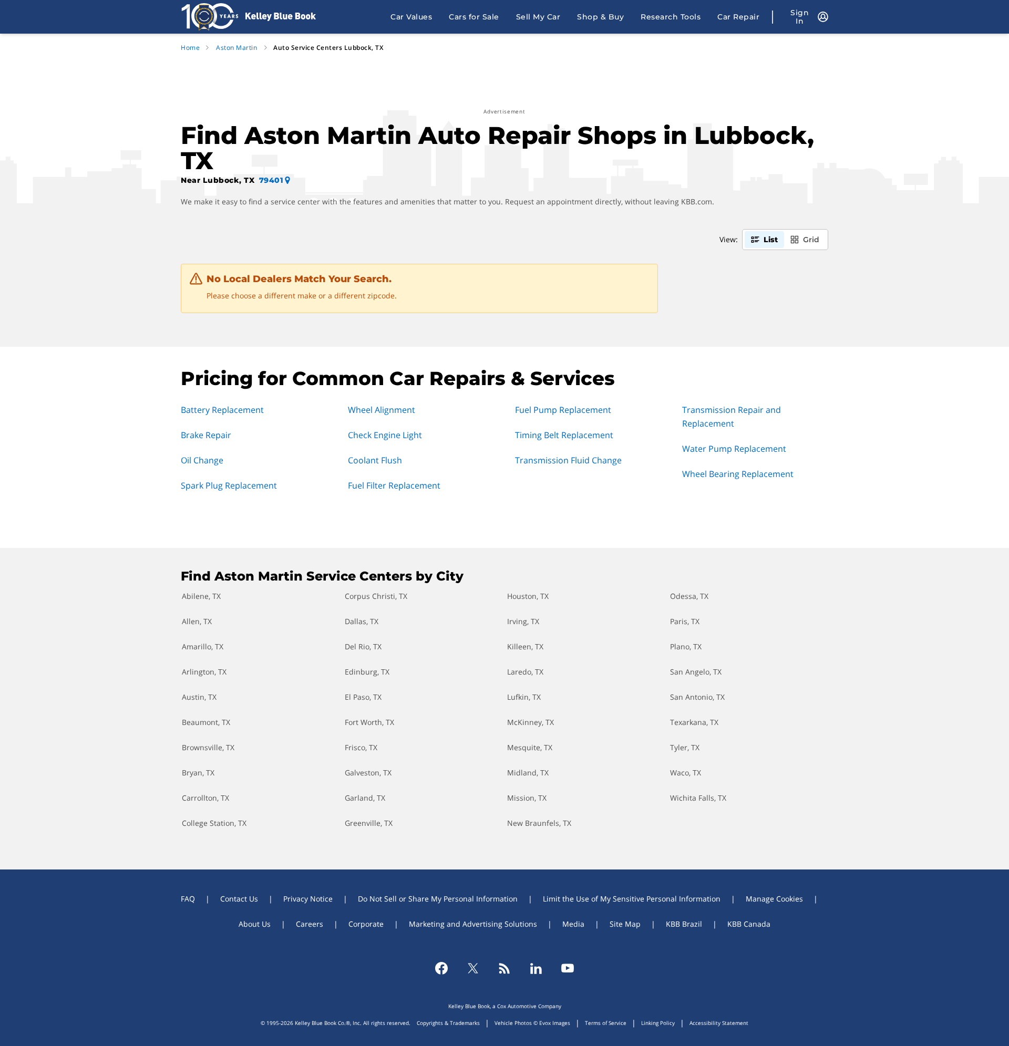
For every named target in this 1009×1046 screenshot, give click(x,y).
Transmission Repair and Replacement (731, 416)
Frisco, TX (361, 747)
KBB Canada (748, 924)
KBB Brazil (684, 924)
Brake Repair (206, 435)
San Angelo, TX (696, 672)
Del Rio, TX (363, 646)
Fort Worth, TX (369, 722)
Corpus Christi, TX (376, 596)
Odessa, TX (689, 596)
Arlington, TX (204, 672)
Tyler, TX (684, 747)
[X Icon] (473, 968)
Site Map (625, 924)
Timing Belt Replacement (564, 435)
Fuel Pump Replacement (563, 410)
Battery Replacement (222, 410)
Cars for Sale (474, 17)
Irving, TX (523, 621)
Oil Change (202, 460)
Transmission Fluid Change (568, 460)
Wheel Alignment (381, 410)
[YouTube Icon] (567, 968)
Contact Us (239, 899)
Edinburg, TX (367, 672)
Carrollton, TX (205, 798)
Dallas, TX (361, 621)
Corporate (366, 924)
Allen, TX (197, 621)
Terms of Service (605, 1023)
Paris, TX (684, 621)
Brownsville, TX (208, 747)
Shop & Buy (600, 17)
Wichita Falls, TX (698, 798)
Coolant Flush (375, 460)
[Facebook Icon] (441, 968)
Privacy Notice (308, 899)
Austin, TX (199, 697)
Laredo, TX (525, 672)
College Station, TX (214, 823)
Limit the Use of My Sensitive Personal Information (631, 899)
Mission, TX (527, 798)
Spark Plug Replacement (229, 485)
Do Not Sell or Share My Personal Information (438, 899)
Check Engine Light (385, 435)
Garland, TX (365, 798)
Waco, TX (685, 773)
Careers (309, 924)
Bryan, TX (198, 773)
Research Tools (671, 17)
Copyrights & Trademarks (448, 1023)
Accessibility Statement (718, 1023)
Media (573, 924)
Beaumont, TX (206, 722)
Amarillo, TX (202, 646)
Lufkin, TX (524, 697)
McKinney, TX (530, 722)
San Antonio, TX (697, 697)
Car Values (411, 17)
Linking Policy (658, 1023)
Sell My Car (538, 17)
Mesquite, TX (529, 747)
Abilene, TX (201, 596)
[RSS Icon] (504, 968)
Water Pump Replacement (734, 448)
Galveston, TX (368, 773)
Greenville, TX (369, 823)
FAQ (188, 899)
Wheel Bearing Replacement (738, 474)
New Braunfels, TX (539, 823)
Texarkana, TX (694, 722)
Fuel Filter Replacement (394, 485)
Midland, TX (528, 773)
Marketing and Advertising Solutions (473, 924)
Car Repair (738, 17)
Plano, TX (686, 646)
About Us (255, 924)
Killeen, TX (525, 646)
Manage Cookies (774, 899)
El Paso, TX (363, 697)
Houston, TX (528, 596)
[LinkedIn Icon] (536, 968)
